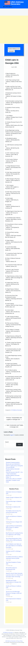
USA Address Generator (10, 641)
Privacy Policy (20, 641)
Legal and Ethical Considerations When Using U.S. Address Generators (14, 527)
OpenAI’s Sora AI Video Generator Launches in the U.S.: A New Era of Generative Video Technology (14, 575)
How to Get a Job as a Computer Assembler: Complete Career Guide (14, 480)
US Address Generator (16, 410)
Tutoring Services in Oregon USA (14, 521)
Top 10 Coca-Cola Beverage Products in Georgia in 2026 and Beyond (13, 593)
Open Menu (8, 6)
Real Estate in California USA (13, 506)
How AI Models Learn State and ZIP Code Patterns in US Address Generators (14, 545)
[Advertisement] (14, 29)
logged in (12, 435)
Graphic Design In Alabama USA (14, 497)
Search (7, 442)
